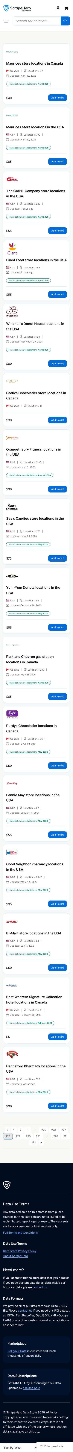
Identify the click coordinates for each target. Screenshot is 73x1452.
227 (63, 1130)
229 (18, 1136)
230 (28, 1136)
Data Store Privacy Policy (19, 1251)
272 (33, 1142)
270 (55, 1136)
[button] (6, 21)
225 (43, 1130)
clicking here (31, 1388)
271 (65, 1136)
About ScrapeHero (15, 1256)
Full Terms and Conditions (20, 1232)
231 (38, 1136)
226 (53, 1130)
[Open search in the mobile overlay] (41, 20)
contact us (40, 1287)
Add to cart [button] (57, 97)
